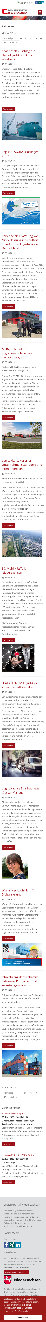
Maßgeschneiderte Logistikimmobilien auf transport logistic (17, 353)
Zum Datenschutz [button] (22, 1311)
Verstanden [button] (23, 1318)
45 (5, 42)
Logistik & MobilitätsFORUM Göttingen (19, 1155)
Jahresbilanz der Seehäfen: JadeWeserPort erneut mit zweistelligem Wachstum (20, 981)
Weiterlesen (8, 109)
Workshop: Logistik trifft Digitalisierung (18, 892)
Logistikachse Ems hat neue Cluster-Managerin (20, 790)
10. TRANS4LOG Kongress (13, 1113)
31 (37, 38)
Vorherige (8, 38)
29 (25, 38)
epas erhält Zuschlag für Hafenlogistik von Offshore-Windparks (20, 55)
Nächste (13, 42)
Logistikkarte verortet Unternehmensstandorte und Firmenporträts (22, 464)
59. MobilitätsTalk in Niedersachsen (15, 570)
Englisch (30, 3)
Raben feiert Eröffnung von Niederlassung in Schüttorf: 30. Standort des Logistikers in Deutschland (23, 242)
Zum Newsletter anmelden (16, 1272)
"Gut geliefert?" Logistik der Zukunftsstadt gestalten (20, 685)
